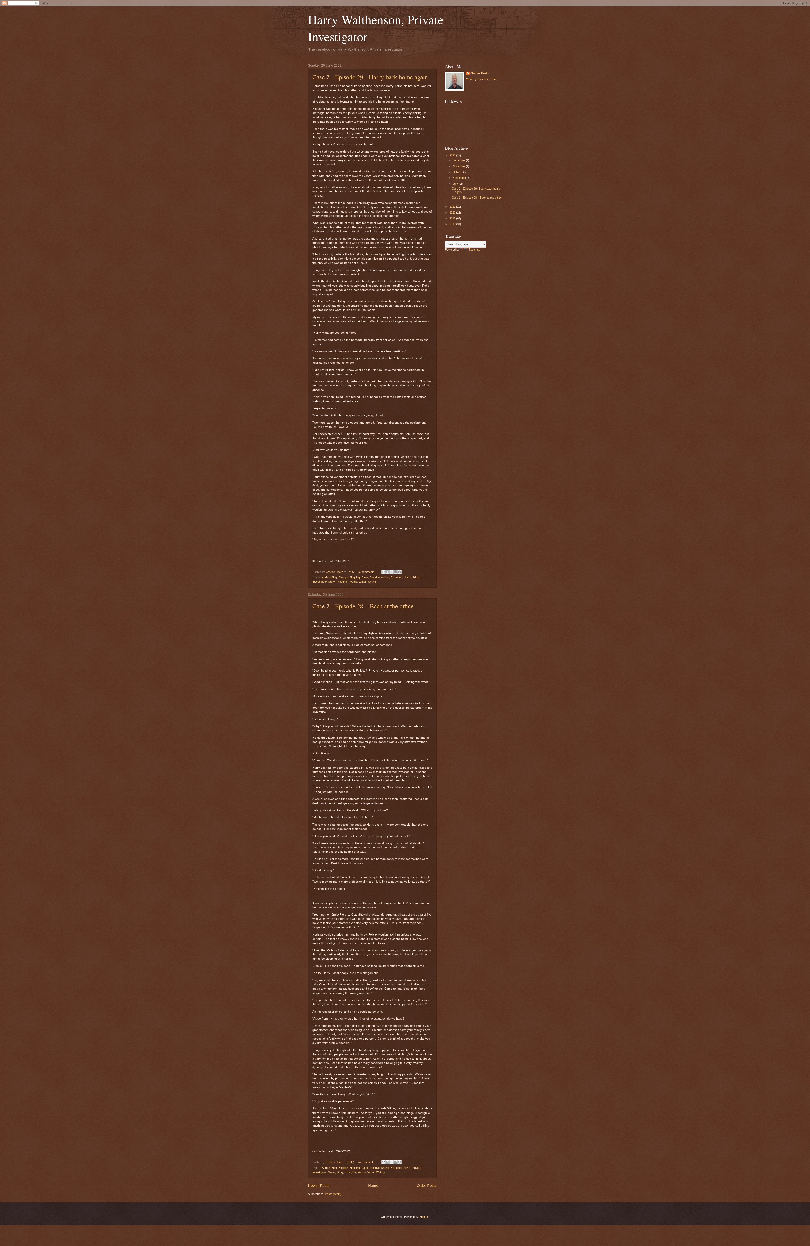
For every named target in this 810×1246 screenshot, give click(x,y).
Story (331, 581)
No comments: (366, 571)
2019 (453, 218)
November (459, 166)
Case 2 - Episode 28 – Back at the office (362, 606)
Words (353, 581)
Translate (474, 249)
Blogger (343, 577)
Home (373, 1186)
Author (326, 577)
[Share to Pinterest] (399, 572)
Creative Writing (379, 577)
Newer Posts (318, 1186)
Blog (334, 577)
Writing (371, 581)
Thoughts (342, 581)
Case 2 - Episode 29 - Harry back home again (370, 77)
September (460, 177)
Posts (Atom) (333, 1194)
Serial (331, 1172)
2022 (453, 155)
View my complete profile (481, 79)
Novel (407, 577)
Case (365, 577)
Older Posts (427, 1186)
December (459, 160)
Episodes (396, 577)
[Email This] (383, 572)
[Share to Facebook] (395, 572)
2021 (453, 206)
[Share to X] (391, 572)
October (458, 172)
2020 (453, 212)
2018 (453, 224)
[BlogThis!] (387, 572)
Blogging (354, 577)
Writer (362, 581)
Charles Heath (479, 73)
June (456, 183)
